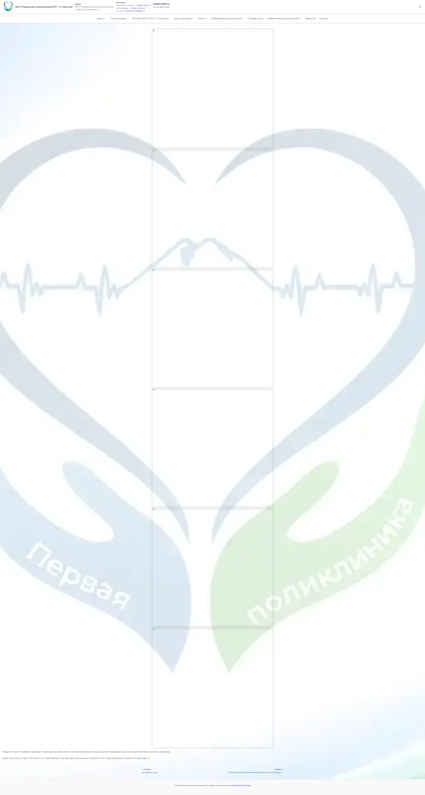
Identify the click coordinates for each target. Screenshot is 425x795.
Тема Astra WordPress (241, 785)
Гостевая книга (255, 18)
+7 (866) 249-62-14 (143, 5)
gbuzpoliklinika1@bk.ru (135, 11)
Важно (100, 18)
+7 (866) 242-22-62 (137, 8)
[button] (420, 6)
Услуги (201, 18)
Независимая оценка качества (283, 18)
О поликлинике (118, 18)
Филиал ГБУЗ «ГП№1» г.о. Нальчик (150, 18)
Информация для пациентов (226, 18)
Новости (323, 18)
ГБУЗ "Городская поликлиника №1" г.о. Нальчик (44, 7)
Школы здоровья (182, 18)
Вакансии (310, 18)
